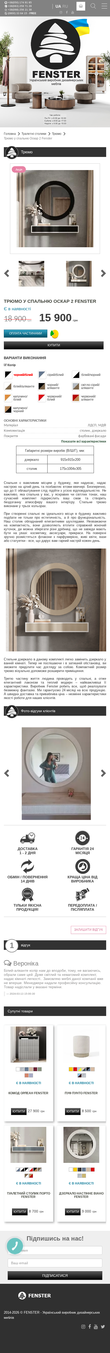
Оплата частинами (25, 333)
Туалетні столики (33, 134)
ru (65, 6)
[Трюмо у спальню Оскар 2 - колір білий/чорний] (31, 273)
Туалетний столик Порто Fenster (28, 1195)
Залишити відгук (88, 930)
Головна (10, 134)
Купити (54, 345)
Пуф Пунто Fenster (81, 1093)
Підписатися (55, 1276)
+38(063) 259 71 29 (20, 6)
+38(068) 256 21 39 (20, 9)
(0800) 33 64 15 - (22, 13)
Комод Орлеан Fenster (28, 1093)
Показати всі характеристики (83, 442)
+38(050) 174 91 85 (20, 2)
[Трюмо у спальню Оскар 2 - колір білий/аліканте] (79, 273)
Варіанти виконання (25, 358)
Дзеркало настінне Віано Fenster (81, 1195)
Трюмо (56, 134)
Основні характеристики (25, 420)
